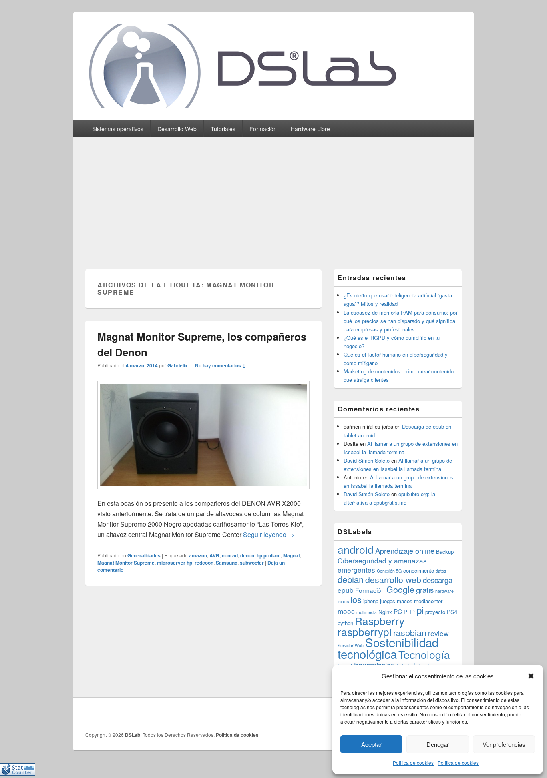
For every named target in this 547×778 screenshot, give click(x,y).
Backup (445, 551)
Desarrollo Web (177, 129)
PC (398, 611)
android (356, 549)
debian (351, 579)
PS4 (452, 612)
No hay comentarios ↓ (220, 365)
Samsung (226, 562)
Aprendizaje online (404, 550)
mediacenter (428, 601)
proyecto (435, 612)
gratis (425, 589)
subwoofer (252, 562)
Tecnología (424, 654)
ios (356, 599)
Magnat (291, 555)
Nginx (385, 612)
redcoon (204, 562)
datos (441, 571)
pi (420, 610)
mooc (346, 611)
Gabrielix (177, 365)
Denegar (437, 744)
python (345, 623)
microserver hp (174, 562)
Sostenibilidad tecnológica (388, 648)
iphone (370, 601)
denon (247, 555)
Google (400, 589)
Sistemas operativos (117, 129)
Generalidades (144, 555)
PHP (409, 612)
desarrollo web (393, 579)
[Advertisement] (273, 197)
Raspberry (379, 620)
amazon (198, 555)
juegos (387, 601)
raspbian (409, 632)
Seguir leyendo (268, 534)
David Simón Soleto (367, 460)
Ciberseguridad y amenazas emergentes (382, 565)
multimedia (366, 612)
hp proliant (269, 555)
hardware (444, 591)
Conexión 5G (389, 571)
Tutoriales (223, 129)
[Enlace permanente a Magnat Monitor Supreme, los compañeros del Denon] (203, 492)
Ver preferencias (504, 744)
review (438, 633)
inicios (343, 601)
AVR (214, 555)
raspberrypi (365, 631)
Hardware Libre (310, 129)
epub (346, 590)
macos (404, 601)
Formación (263, 129)
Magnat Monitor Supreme (126, 562)
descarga (437, 580)
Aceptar (371, 744)
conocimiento (418, 570)
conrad (230, 555)
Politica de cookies (413, 762)
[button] (531, 676)
